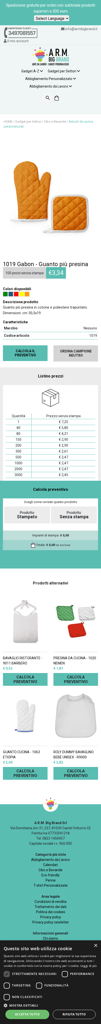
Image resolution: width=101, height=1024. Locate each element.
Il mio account (18, 41)
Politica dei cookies (50, 912)
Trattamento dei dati (50, 907)
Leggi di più (88, 966)
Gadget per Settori (62, 71)
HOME (8, 121)
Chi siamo (50, 938)
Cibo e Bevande (55, 121)
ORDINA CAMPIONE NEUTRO (76, 353)
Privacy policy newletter (50, 922)
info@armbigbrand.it (81, 29)
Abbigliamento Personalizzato (48, 79)
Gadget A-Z (30, 71)
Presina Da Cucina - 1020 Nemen (74, 660)
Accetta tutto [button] (27, 1014)
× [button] (95, 945)
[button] (50, 1005)
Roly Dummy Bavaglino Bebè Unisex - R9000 (73, 754)
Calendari (50, 865)
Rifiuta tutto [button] (74, 1014)
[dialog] (50, 982)
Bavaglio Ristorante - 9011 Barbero (22, 660)
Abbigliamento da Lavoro (48, 86)
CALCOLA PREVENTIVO (25, 679)
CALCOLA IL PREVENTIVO (25, 353)
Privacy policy (50, 917)
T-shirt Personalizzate (51, 885)
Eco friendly (50, 875)
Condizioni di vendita (50, 902)
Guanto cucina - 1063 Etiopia (21, 754)
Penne (51, 880)
